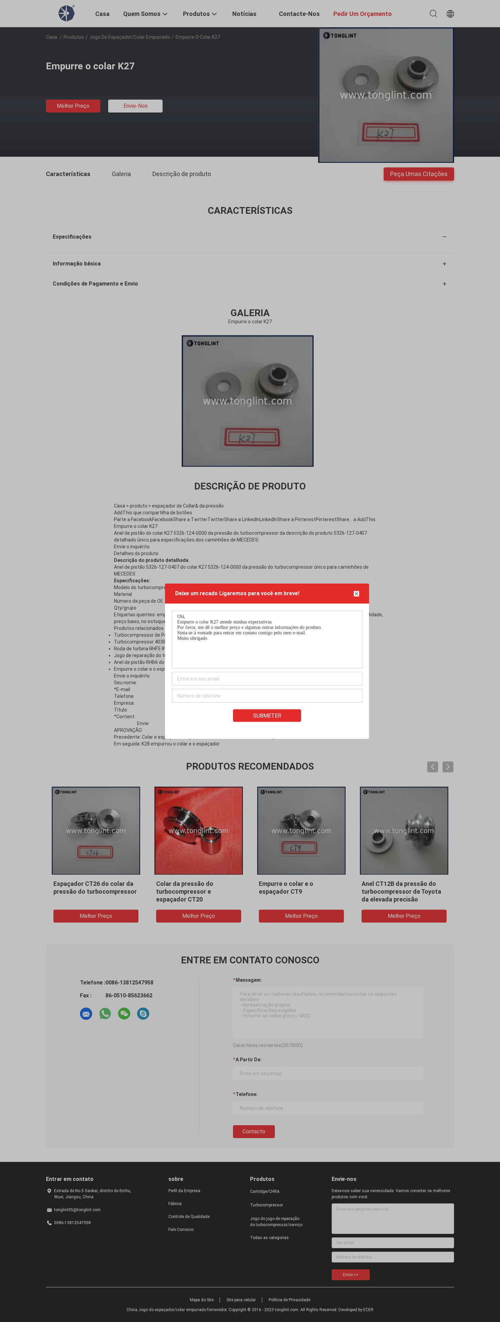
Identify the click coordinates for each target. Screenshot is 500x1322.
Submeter (267, 715)
